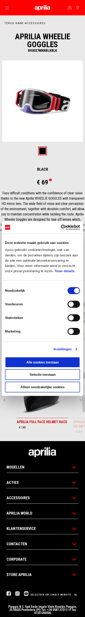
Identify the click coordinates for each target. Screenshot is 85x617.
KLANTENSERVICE (21, 528)
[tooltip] (42, 151)
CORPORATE (17, 559)
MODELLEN (15, 467)
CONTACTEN (17, 544)
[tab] (42, 151)
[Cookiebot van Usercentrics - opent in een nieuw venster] (61, 227)
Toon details (65, 271)
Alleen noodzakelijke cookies (42, 387)
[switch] (74, 304)
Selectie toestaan (43, 374)
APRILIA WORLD (19, 513)
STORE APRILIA (19, 574)
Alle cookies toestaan (42, 362)
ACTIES (13, 482)
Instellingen (62, 349)
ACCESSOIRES (18, 497)
